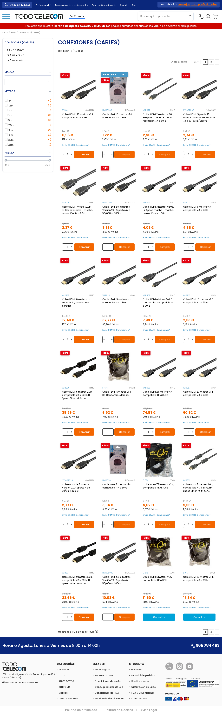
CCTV (62, 675)
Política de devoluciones (109, 698)
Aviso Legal (148, 710)
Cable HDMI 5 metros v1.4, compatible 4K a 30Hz (197, 208)
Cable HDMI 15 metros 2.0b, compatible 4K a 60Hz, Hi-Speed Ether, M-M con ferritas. (77, 395)
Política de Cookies (119, 710)
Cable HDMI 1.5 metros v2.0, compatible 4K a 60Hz (198, 301)
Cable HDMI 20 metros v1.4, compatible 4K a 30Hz (198, 393)
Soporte (124, 5)
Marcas (63, 692)
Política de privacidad (81, 710)
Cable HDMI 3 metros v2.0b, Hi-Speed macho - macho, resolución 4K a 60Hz (158, 210)
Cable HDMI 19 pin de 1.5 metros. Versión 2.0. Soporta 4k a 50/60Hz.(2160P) (199, 117)
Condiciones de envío (108, 681)
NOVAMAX (89, 110)
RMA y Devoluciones (143, 692)
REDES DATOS (66, 681)
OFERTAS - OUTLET (69, 698)
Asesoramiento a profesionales (72, 5)
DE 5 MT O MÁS (15, 60)
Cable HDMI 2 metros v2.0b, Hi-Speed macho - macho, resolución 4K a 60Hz (158, 117)
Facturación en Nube (143, 687)
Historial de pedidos (143, 675)
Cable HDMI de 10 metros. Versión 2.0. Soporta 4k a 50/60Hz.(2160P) (116, 580)
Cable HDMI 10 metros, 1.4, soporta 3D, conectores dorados (76, 302)
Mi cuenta (137, 669)
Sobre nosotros (104, 675)
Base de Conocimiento (104, 5)
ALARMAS (64, 669)
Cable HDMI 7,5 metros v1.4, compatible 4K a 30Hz (158, 486)
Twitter (169, 678)
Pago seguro (102, 669)
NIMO (172, 110)
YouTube (196, 678)
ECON (132, 387)
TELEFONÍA (65, 687)
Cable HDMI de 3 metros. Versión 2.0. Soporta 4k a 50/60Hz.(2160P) (116, 210)
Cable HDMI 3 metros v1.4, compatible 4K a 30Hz (116, 486)
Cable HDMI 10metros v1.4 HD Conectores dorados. (116, 393)
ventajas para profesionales (197, 4)
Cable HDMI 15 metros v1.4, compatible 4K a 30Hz (117, 301)
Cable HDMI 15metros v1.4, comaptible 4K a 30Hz (157, 578)
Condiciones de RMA (107, 692)
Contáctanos (139, 698)
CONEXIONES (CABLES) (19, 42)
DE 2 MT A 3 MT (15, 55)
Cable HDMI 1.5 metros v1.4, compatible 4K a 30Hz (117, 116)
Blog (134, 5)
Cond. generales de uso (109, 687)
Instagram (182, 678)
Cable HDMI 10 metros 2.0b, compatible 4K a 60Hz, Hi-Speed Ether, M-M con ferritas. (77, 580)
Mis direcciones (140, 681)
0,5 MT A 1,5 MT (15, 50)
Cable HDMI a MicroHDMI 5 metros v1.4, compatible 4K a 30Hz (158, 302)
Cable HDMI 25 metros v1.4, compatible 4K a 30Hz (158, 393)
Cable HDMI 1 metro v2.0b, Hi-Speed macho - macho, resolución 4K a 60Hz (77, 210)
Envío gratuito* (44, 5)
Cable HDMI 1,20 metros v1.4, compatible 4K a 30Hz (78, 116)
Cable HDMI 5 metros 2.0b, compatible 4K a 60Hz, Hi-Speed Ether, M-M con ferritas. (198, 488)
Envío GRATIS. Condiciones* (75, 145)
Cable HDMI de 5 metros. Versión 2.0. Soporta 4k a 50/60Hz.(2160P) (76, 488)
